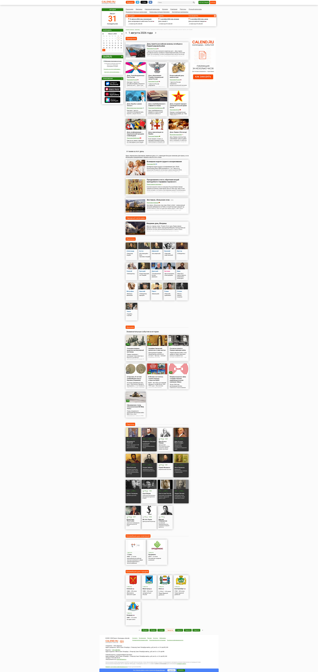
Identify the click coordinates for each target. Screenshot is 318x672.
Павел (154, 291)
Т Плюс (129, 554)
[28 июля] (139, 630)
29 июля (145, 630)
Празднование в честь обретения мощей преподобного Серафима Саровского (163, 181)
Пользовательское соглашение (157, 640)
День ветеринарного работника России (140, 21)
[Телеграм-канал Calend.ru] (137, 2)
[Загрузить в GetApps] (112, 100)
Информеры (162, 638)
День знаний (162, 21)
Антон (141, 251)
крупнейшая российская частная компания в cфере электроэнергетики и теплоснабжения (135, 561)
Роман (166, 291)
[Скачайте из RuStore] (112, 84)
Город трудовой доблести (163, 594)
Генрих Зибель (148, 467)
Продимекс (152, 554)
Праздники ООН (151, 164)
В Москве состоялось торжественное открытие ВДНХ (155, 378)
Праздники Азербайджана (155, 108)
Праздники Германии (152, 202)
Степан (179, 291)
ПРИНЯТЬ (181, 670)
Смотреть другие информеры (111, 72)
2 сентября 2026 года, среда (199, 19)
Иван (178, 271)
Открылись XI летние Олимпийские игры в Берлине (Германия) (134, 378)
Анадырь (130, 615)
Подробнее (171, 670)
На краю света (131, 619)
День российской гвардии (196, 21)
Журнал (130, 2)
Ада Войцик (147, 493)
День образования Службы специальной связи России (155, 77)
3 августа (187, 630)
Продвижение (142, 638)
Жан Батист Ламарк (163, 442)
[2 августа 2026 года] (155, 32)
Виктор (179, 251)
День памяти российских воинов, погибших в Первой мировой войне (164, 45)
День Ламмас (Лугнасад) (178, 132)
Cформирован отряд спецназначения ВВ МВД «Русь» (135, 406)
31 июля (161, 630)
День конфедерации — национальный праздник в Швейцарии (135, 133)
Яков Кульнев (131, 467)
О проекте (134, 638)
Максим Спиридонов (163, 520)
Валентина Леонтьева (130, 520)
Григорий (142, 271)
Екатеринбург (179, 589)
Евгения (167, 271)
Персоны (183, 9)
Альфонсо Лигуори (149, 441)
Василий (167, 251)
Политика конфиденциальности (175, 640)
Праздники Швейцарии (133, 138)
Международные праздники (134, 108)
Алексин (129, 589)
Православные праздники (154, 184)
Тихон (129, 311)
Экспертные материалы (180, 12)
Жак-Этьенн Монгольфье (178, 442)
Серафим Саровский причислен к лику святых (157, 349)
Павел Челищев (132, 493)
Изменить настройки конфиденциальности (116, 666)
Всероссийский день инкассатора (177, 76)
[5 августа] (202, 630)
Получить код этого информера (112, 69)
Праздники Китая (174, 109)
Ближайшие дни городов (137, 572)
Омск (160, 589)
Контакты (155, 638)
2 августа (179, 630)
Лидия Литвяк (179, 493)
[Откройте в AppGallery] (112, 94)
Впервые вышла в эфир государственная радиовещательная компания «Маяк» (178, 379)
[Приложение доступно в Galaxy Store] (112, 89)
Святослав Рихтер (165, 493)
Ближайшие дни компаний (138, 536)
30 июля (153, 630)
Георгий (129, 271)
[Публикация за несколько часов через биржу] (203, 81)
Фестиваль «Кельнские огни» (158, 200)
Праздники (129, 9)
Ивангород (146, 589)
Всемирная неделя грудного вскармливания (164, 162)
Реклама (149, 638)
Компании (173, 9)
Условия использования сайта (140, 640)
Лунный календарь (195, 9)
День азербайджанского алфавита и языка (156, 104)
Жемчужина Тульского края (131, 593)
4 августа (196, 630)
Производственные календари (136, 12)
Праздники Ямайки (153, 136)
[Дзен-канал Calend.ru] (144, 2)
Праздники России (152, 48)
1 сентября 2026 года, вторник (169, 19)
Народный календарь (152, 9)
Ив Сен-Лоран (147, 519)
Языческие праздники (176, 134)
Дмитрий (155, 271)
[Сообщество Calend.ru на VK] (150, 2)
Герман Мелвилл (164, 467)
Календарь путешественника (159, 12)
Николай (142, 291)
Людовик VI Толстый (131, 442)
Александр (130, 251)
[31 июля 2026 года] (126, 32)
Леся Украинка (179, 467)
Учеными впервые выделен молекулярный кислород (135, 350)
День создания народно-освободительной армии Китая (178, 105)
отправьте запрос (181, 663)
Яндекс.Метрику (160, 670)
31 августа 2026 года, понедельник (140, 19)
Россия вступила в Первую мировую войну (178, 349)
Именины (139, 9)
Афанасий (155, 251)
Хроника (165, 9)
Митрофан (130, 291)
